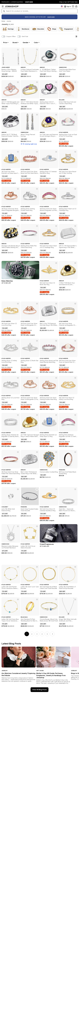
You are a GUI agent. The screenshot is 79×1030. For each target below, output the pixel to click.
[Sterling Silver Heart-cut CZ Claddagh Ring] (75, 188)
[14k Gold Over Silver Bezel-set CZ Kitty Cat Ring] (75, 151)
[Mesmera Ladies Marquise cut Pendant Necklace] (17, 526)
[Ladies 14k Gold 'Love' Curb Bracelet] (37, 567)
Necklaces (25, 29)
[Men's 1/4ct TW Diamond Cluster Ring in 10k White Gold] (37, 452)
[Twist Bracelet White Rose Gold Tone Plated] (75, 49)
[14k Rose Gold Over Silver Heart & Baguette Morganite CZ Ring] (17, 188)
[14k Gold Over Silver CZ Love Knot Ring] (17, 303)
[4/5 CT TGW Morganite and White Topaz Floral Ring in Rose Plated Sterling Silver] (17, 82)
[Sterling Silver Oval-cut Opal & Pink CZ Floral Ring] (75, 114)
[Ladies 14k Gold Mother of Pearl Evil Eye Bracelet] (75, 567)
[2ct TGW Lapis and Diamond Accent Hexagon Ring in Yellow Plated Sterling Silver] (56, 114)
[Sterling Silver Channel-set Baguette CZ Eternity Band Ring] (17, 415)
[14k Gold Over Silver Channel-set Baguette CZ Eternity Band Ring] (75, 303)
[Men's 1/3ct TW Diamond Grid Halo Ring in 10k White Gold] (56, 303)
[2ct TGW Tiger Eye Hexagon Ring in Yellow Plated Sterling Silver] (37, 415)
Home (3, 21)
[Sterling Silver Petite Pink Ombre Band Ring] (37, 226)
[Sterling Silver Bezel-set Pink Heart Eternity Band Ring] (56, 340)
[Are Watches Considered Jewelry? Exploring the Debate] (19, 657)
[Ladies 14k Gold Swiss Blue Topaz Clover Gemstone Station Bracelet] (17, 599)
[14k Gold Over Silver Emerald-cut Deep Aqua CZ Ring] (17, 151)
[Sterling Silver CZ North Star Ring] (37, 340)
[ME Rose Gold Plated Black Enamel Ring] (75, 452)
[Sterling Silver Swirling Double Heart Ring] (37, 188)
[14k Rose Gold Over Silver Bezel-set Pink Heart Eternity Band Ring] (37, 151)
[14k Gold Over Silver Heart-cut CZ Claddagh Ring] (56, 226)
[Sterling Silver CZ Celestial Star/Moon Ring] (56, 151)
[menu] (3, 6)
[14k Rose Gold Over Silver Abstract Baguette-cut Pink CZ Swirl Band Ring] (56, 188)
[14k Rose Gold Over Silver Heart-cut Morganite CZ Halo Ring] (37, 377)
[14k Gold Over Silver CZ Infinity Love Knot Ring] (75, 377)
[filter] (76, 36)
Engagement (68, 29)
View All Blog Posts (39, 690)
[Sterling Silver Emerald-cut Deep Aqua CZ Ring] (56, 415)
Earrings (11, 29)
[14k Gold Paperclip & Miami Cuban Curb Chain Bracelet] (56, 567)
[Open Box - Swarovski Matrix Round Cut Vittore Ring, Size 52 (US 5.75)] (75, 489)
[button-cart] (76, 6)
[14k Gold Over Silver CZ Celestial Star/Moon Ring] (56, 489)
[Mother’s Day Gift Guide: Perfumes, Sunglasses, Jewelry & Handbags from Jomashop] (53, 657)
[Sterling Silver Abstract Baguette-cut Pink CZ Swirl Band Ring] (75, 415)
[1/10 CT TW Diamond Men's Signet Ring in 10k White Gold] (75, 226)
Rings (54, 29)
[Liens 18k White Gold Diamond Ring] (17, 489)
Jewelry (5, 670)
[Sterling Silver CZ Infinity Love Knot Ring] (17, 340)
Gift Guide (40, 670)
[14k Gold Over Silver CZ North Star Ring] (56, 263)
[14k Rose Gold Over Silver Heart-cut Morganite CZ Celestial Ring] (37, 303)
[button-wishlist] (73, 6)
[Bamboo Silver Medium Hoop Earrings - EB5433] (17, 49)
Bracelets (40, 29)
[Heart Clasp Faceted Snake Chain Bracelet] (37, 489)
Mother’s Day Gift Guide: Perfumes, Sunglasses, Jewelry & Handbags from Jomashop (51, 675)
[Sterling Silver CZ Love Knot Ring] (17, 377)
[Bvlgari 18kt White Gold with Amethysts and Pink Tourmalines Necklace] (75, 599)
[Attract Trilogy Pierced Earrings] (37, 114)
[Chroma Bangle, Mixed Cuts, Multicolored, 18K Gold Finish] (56, 599)
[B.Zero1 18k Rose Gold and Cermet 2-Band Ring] (75, 82)
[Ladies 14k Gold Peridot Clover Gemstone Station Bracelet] (17, 567)
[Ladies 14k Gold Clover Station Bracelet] (37, 526)
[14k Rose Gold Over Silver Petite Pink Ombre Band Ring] (17, 452)
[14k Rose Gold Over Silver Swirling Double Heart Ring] (56, 377)
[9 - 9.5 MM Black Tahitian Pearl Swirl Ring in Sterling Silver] (56, 49)
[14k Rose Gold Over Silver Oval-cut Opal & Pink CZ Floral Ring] (75, 340)
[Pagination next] (52, 634)
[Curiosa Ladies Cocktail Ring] (56, 452)
